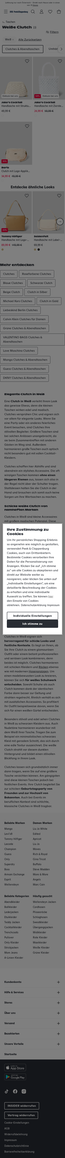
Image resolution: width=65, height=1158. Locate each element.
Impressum (53, 605)
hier (50, 596)
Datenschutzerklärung (33, 605)
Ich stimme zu (32, 623)
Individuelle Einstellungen (32, 615)
